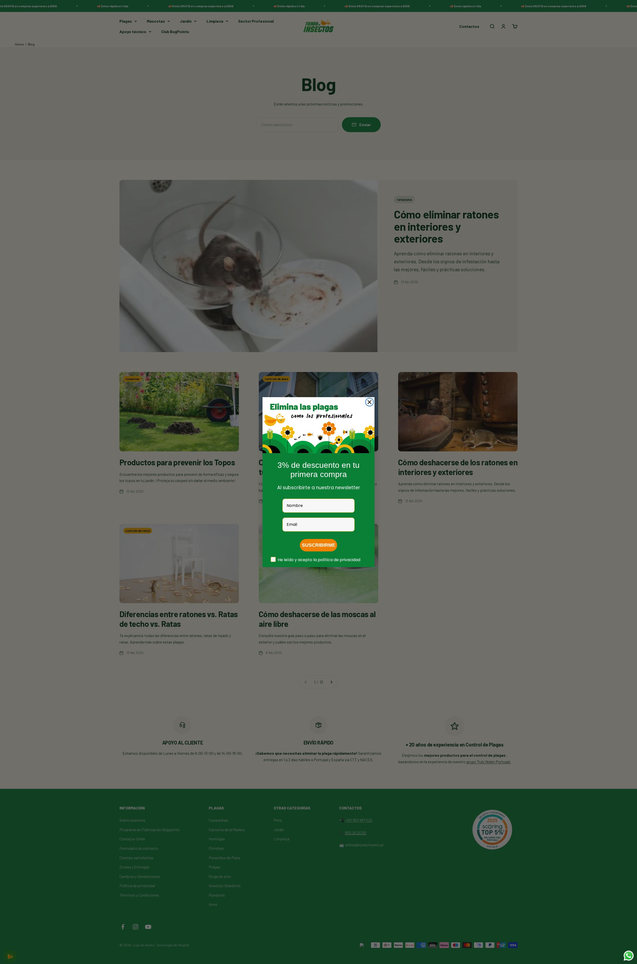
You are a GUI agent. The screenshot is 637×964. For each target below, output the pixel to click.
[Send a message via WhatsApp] (629, 956)
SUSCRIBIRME (318, 545)
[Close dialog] (369, 402)
